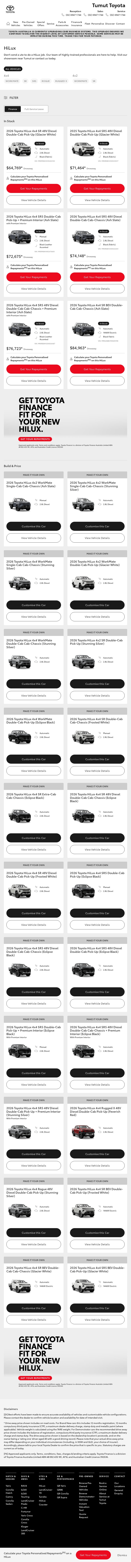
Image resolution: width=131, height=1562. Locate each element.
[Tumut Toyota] (10, 9)
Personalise (97, 23)
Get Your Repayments (33, 188)
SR (25, 81)
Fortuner (26, 1511)
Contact (120, 23)
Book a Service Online (103, 1486)
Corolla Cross (25, 1521)
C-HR (24, 1507)
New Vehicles (15, 23)
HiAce (42, 1500)
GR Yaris (61, 1485)
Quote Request (83, 1515)
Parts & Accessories (62, 23)
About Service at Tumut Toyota (104, 1498)
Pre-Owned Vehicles (28, 23)
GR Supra (62, 1497)
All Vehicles (13, 68)
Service (50, 23)
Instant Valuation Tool (84, 1507)
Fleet (87, 23)
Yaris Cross (27, 1515)
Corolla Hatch (10, 1491)
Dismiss (122, 1555)
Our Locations (119, 1484)
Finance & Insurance (76, 23)
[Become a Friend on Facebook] (116, 1503)
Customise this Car (34, 526)
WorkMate (12, 81)
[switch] (26, 109)
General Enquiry (118, 1492)
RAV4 (24, 1485)
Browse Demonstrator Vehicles (86, 1496)
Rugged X (61, 81)
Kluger (24, 1526)
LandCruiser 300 (27, 1532)
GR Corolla (63, 1493)
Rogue (46, 81)
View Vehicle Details (33, 200)
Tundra (42, 1496)
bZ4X (24, 1489)
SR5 (34, 81)
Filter (14, 97)
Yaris (8, 1485)
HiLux (42, 1485)
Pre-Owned (86, 1476)
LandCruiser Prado (27, 1502)
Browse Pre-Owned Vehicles (85, 1486)
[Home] (8, 23)
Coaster (43, 1504)
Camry (9, 1496)
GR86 (60, 1489)
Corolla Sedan (10, 1502)
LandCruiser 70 (45, 1491)
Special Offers (41, 23)
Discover (110, 23)
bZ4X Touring (25, 1495)
